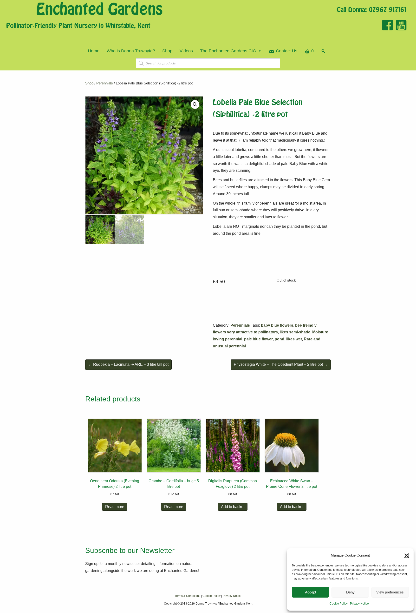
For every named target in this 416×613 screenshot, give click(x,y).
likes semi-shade (295, 332)
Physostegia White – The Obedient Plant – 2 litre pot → (281, 364)
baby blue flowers (277, 325)
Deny (350, 592)
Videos (186, 50)
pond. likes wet (288, 339)
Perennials (104, 83)
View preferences (390, 592)
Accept (310, 592)
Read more (114, 507)
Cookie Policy (339, 603)
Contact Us (286, 50)
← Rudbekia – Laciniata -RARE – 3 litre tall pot (128, 364)
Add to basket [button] (232, 507)
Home (93, 50)
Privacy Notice (359, 603)
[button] (406, 555)
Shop (167, 50)
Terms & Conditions (187, 596)
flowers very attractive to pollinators (245, 332)
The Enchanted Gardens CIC (228, 50)
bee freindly (306, 325)
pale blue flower (258, 339)
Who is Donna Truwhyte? (131, 50)
